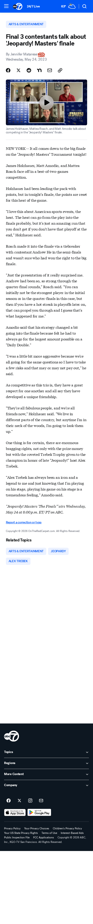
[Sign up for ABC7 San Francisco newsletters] (41, 800)
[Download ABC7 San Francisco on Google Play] (39, 812)
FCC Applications (43, 837)
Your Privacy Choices (36, 828)
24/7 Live (33, 6)
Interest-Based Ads (72, 833)
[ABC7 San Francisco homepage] (17, 6)
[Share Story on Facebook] (8, 70)
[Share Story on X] (18, 70)
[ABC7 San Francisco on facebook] (8, 800)
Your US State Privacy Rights (21, 833)
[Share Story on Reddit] (29, 70)
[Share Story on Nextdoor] (39, 70)
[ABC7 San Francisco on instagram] (30, 800)
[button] (6, 6)
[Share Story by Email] (49, 70)
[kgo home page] (11, 736)
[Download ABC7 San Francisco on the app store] (15, 812)
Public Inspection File (17, 837)
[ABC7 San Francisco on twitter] (19, 800)
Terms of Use (49, 833)
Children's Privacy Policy (67, 828)
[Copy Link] (60, 70)
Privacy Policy (12, 828)
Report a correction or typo (24, 522)
